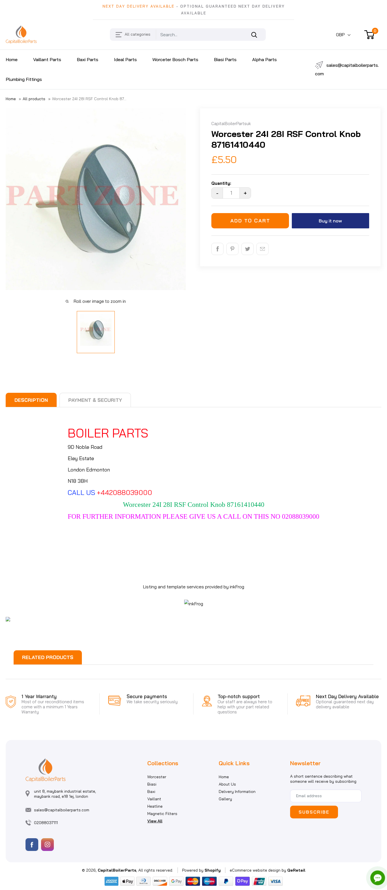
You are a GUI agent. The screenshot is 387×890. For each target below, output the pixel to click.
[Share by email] (262, 249)
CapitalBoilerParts (117, 870)
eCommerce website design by (258, 870)
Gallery (225, 798)
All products (34, 98)
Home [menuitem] (12, 59)
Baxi (151, 791)
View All (154, 820)
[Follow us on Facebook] (31, 844)
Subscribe (314, 812)
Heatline (155, 806)
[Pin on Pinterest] (232, 249)
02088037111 (46, 822)
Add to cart (250, 220)
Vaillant (154, 798)
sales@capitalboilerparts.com (347, 69)
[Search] (257, 34)
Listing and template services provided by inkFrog (193, 586)
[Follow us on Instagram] (47, 844)
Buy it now (330, 221)
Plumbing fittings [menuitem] (24, 79)
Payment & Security (95, 400)
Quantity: (221, 183)
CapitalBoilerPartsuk (231, 123)
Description (31, 400)
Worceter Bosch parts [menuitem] (175, 59)
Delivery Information (237, 791)
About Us (227, 784)
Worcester (156, 776)
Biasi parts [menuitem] (225, 59)
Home (11, 98)
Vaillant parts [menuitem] (47, 59)
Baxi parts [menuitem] (87, 59)
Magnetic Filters (162, 813)
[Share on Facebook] (217, 249)
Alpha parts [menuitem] (264, 59)
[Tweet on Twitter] (247, 249)
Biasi (151, 784)
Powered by (201, 870)
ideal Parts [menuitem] (125, 59)
